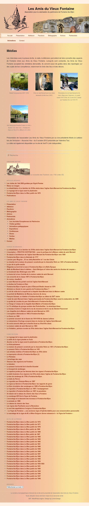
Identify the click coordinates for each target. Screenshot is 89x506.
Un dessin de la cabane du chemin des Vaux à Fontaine (26, 393)
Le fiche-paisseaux (13, 344)
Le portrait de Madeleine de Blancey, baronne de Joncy (26, 294)
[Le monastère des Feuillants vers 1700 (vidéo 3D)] (18, 175)
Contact (21, 40)
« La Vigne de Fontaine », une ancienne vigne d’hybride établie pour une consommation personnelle (43, 411)
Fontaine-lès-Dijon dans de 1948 (24, 473)
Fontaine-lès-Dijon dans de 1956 (24, 456)
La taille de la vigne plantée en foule (20, 339)
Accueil (9, 35)
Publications (11, 195)
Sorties (11, 236)
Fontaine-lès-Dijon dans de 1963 (24, 439)
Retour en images (13, 186)
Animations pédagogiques (18, 226)
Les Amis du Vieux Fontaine (51, 8)
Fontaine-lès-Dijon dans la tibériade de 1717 (22, 257)
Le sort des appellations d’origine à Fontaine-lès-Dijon (26, 408)
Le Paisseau (11, 357)
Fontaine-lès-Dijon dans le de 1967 (23, 434)
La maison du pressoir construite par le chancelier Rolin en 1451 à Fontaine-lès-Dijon (37, 347)
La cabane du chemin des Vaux (18, 403)
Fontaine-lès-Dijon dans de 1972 (24, 193)
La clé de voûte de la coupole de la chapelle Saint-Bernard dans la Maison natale (36, 291)
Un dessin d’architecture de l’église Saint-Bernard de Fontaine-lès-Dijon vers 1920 (36, 254)
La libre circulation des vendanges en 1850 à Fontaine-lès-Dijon (29, 386)
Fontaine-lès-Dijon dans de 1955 (24, 459)
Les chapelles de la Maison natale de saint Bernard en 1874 (28, 311)
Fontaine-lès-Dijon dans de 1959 (24, 449)
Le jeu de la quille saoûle (16, 264)
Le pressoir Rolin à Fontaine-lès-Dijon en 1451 (23, 349)
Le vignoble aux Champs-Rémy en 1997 (21, 381)
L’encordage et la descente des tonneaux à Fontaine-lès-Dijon (29, 398)
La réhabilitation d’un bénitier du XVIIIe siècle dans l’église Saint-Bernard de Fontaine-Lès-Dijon (41, 188)
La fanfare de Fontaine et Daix (17, 284)
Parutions (41, 35)
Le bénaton (11, 364)
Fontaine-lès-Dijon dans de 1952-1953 (25, 464)
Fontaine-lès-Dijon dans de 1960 (24, 446)
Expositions (13, 229)
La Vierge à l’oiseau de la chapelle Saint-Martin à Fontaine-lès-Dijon (31, 304)
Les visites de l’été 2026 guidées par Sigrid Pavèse (25, 183)
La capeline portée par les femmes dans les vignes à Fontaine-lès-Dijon (32, 371)
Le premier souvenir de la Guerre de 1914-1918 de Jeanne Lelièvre (30, 318)
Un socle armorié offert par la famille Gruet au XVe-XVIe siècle (29, 323)
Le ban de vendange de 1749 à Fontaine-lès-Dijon (24, 376)
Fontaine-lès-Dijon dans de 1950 (24, 468)
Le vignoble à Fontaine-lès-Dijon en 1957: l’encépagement (27, 388)
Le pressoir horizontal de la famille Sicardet (22, 366)
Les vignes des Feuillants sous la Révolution (23, 406)
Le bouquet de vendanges (16, 369)
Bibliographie (52, 35)
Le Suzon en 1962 (13, 316)
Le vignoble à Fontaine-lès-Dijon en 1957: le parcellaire (26, 391)
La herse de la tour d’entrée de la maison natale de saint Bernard (30, 274)
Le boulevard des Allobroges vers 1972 (21, 272)
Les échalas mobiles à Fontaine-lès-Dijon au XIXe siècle (27, 352)
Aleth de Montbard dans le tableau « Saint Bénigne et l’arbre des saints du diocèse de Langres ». (41, 269)
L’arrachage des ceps (14, 359)
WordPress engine (38, 498)
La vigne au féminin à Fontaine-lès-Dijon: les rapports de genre (29, 384)
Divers (11, 233)
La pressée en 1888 (13, 401)
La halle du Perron (13, 379)
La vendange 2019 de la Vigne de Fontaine (22, 396)
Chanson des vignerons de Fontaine (20, 361)
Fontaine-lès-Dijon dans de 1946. (24, 478)
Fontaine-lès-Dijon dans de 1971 (24, 424)
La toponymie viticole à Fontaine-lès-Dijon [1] (23, 354)
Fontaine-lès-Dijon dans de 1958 (24, 451)
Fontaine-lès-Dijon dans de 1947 (24, 476)
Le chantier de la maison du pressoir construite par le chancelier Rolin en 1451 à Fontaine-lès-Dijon (42, 262)
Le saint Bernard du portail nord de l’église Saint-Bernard (27, 282)
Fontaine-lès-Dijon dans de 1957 (24, 454)
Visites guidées (14, 224)
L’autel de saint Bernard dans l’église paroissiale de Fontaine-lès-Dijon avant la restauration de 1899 (42, 299)
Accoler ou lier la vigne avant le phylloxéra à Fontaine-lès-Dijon (29, 342)
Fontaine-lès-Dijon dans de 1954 (24, 461)
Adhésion (31, 35)
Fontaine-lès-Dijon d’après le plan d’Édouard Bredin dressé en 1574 (31, 286)
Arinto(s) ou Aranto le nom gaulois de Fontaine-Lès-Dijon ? (28, 289)
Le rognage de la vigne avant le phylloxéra (22, 190)
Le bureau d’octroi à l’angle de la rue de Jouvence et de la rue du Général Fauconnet (37, 309)
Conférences (13, 231)
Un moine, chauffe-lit (14, 279)
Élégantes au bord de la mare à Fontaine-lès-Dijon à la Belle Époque (31, 267)
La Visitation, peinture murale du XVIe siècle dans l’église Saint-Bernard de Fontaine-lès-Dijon (41, 328)
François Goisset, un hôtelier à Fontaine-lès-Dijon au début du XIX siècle (33, 296)
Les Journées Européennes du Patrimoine (24, 221)
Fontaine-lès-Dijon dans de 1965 (24, 436)
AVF (30, 498)
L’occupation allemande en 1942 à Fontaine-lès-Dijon (25, 313)
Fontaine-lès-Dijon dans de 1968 (24, 432)
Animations (11, 40)
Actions (62, 35)
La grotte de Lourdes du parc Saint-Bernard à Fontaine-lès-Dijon (30, 301)
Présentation (20, 35)
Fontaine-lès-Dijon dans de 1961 (24, 444)
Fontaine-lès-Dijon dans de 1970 (24, 427)
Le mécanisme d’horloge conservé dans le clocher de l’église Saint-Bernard (34, 321)
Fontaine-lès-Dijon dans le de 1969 (23, 429)
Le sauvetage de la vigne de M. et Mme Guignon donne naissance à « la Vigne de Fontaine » (40, 413)
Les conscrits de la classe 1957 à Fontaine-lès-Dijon (25, 277)
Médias (11, 239)
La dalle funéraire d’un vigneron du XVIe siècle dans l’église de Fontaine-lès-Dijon (36, 374)
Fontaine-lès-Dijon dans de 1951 (24, 466)
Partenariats (73, 35)
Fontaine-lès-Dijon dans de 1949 (24, 471)
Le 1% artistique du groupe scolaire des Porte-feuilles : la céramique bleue (33, 306)
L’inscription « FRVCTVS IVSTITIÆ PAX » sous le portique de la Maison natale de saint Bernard (41, 252)
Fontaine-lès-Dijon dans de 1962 (24, 441)
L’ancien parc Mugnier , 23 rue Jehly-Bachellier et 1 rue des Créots (30, 259)
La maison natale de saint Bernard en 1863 (22, 326)
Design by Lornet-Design (53, 498)
